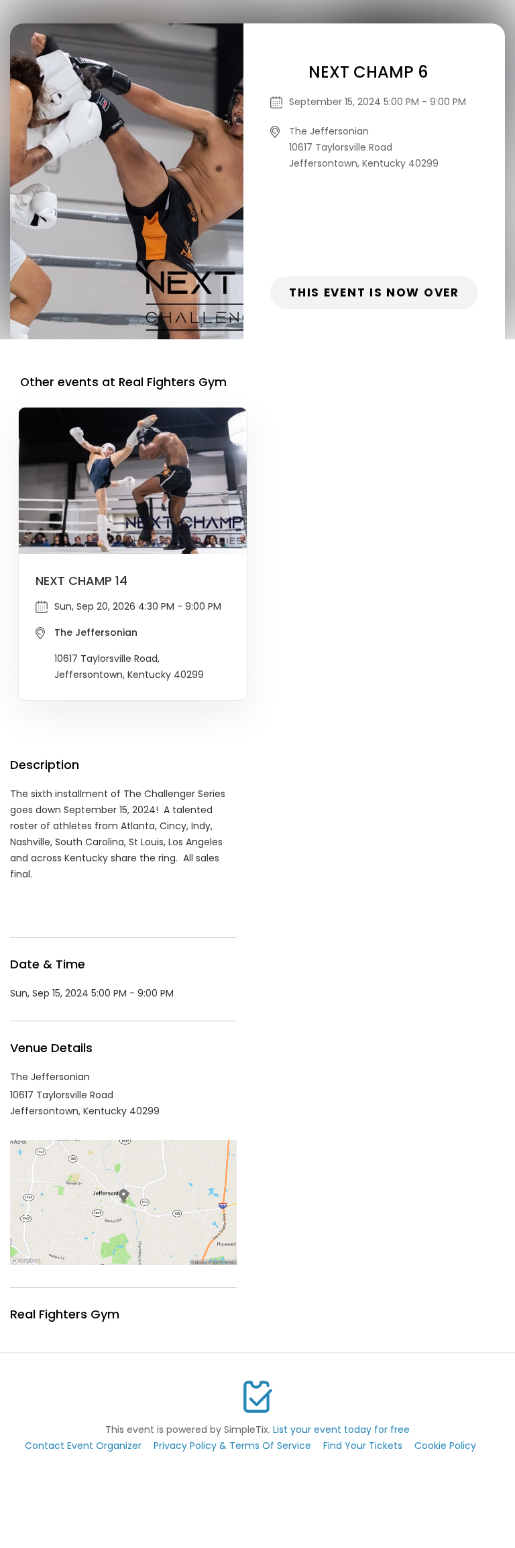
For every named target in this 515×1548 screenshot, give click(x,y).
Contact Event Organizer (83, 1445)
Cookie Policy (445, 1445)
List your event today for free (341, 1429)
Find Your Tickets (362, 1445)
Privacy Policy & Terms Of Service (232, 1445)
